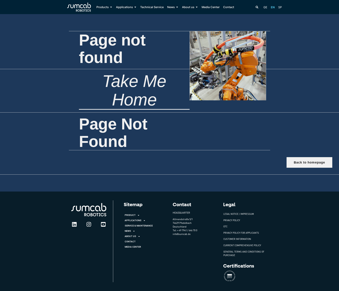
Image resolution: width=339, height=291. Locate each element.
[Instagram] (89, 224)
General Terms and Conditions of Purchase (243, 253)
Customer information (237, 239)
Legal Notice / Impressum (238, 214)
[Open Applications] (135, 7)
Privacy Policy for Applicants (241, 232)
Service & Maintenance (139, 225)
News (128, 231)
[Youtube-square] (103, 224)
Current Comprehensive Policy (242, 245)
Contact (130, 241)
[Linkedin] (74, 224)
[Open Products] (111, 7)
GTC (225, 226)
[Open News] (177, 7)
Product (130, 215)
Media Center (133, 246)
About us (130, 236)
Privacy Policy (231, 220)
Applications (133, 220)
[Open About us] (196, 7)
